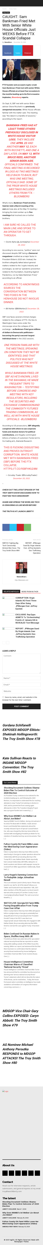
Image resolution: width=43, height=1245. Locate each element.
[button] (4, 3)
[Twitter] (13, 527)
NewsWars (8, 42)
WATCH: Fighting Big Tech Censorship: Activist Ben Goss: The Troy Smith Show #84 (11, 547)
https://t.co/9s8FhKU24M (20, 468)
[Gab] (11, 1173)
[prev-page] (3, 642)
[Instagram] (18, 1173)
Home (4, 9)
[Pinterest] (20, 527)
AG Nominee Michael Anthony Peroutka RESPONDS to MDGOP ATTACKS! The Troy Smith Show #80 (21, 1054)
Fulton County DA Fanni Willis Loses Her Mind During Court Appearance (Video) (21, 847)
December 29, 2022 (21, 478)
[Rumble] (24, 1173)
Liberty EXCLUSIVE (9, 1209)
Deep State (13, 9)
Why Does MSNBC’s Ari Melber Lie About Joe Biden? (20, 817)
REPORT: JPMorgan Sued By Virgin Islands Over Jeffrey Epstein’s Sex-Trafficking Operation (32, 548)
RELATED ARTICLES (11, 592)
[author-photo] (21, 573)
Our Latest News (10, 783)
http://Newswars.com (21, 580)
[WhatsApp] (27, 527)
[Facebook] (6, 527)
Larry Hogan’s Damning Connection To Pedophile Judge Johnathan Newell (21, 877)
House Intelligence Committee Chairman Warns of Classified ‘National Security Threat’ (18, 964)
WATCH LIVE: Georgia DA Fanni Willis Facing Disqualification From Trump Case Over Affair (21, 905)
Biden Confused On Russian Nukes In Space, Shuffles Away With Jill (21, 935)
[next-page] (7, 642)
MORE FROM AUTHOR (30, 592)
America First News (10, 1226)
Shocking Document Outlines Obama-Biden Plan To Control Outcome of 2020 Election (22, 790)
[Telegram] (31, 1173)
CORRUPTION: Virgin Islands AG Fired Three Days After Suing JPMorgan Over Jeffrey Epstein (26, 603)
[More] (36, 50)
